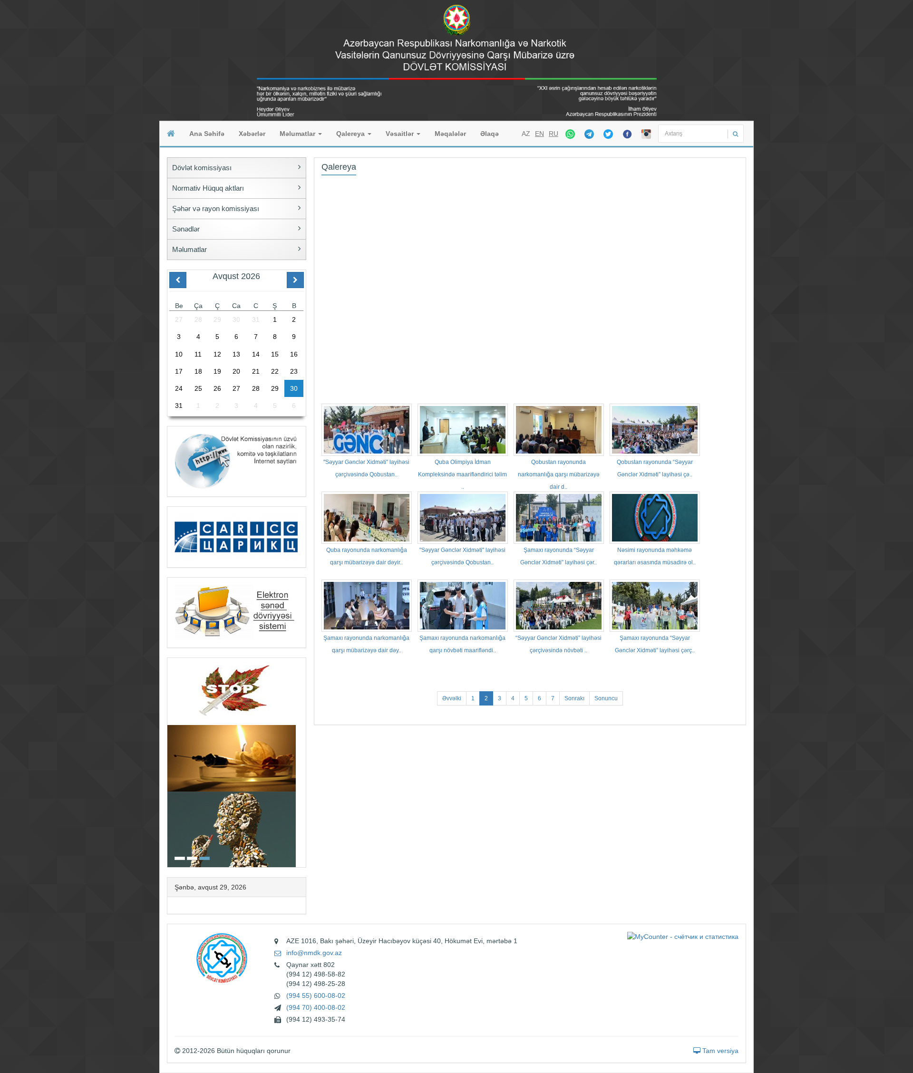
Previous (170, 761)
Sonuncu (606, 698)
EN (539, 133)
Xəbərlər (252, 133)
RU (553, 133)
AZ (526, 133)
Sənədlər (186, 229)
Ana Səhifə (206, 133)
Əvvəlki (451, 698)
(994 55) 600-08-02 (315, 995)
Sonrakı (574, 698)
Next (303, 761)
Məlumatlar (298, 133)
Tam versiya (719, 1050)
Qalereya (351, 133)
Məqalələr (450, 133)
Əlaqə (489, 133)
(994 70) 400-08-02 (315, 1007)
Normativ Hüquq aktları (208, 188)
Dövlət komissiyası (202, 168)
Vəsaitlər (401, 133)
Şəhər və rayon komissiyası (215, 208)
